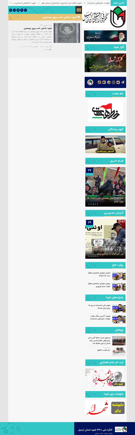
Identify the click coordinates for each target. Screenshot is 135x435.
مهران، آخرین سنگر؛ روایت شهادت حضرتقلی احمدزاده (100, 317)
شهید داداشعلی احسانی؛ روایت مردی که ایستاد (23, 3)
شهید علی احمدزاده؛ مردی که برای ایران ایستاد (99, 307)
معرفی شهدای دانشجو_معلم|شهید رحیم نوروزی (99, 285)
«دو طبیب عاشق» (103, 350)
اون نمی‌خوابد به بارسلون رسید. (110, 253)
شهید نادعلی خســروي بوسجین (38, 28)
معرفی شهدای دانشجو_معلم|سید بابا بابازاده (99, 274)
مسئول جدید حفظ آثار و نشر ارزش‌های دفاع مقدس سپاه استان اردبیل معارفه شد (99, 340)
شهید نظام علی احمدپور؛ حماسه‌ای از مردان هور (69, 3)
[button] (97, 204)
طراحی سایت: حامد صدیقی (103, 433)
